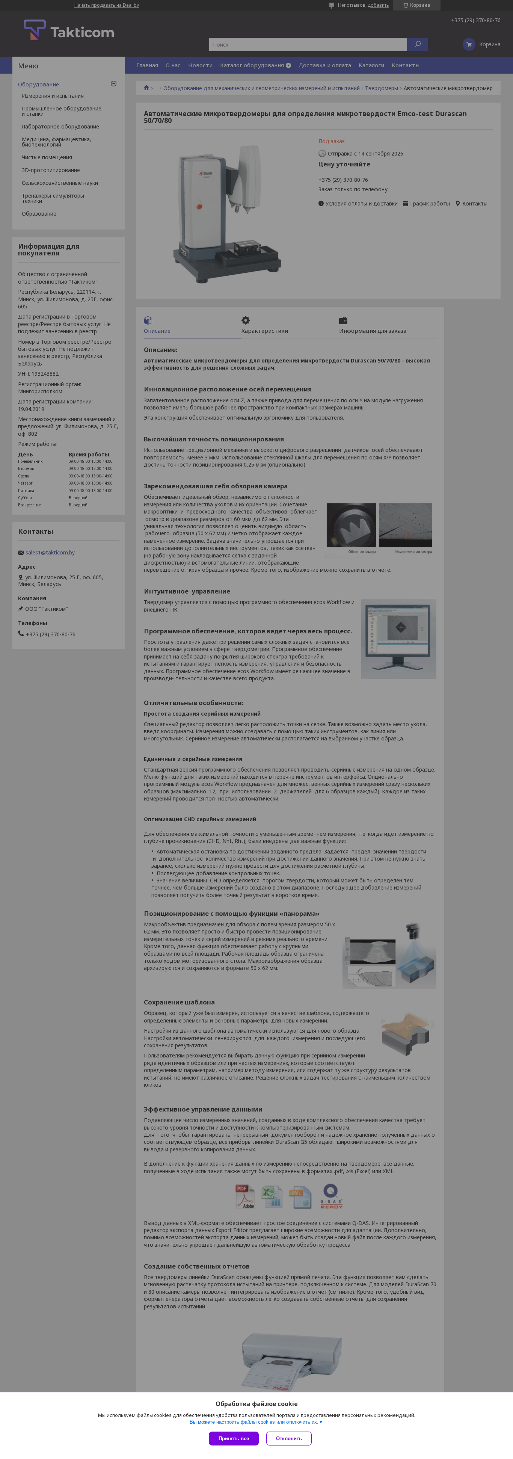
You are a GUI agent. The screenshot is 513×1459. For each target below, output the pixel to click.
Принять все (234, 1438)
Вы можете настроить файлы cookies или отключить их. (254, 1422)
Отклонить (289, 1438)
